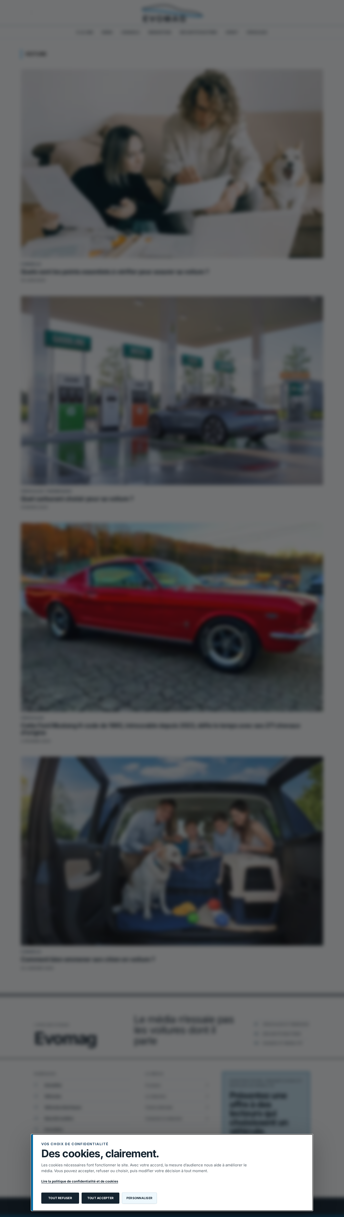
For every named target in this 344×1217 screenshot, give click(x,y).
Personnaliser (139, 1198)
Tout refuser (60, 1198)
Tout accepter (100, 1198)
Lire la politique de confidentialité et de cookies (79, 1181)
